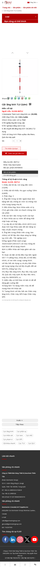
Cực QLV (31, 443)
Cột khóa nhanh (9, 443)
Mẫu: (5, 162)
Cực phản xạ (21, 431)
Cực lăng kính (8, 431)
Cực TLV (22, 443)
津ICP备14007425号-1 (28, 558)
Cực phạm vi (8, 439)
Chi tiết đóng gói (9, 175)
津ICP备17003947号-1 (14, 558)
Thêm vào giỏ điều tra (16, 153)
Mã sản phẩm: (9, 168)
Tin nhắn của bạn (11, 148)
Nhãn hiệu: (7, 165)
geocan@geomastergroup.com (12, 524)
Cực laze (19, 435)
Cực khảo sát (8, 435)
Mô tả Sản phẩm (9, 172)
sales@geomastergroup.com (11, 521)
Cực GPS (19, 439)
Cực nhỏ (29, 435)
